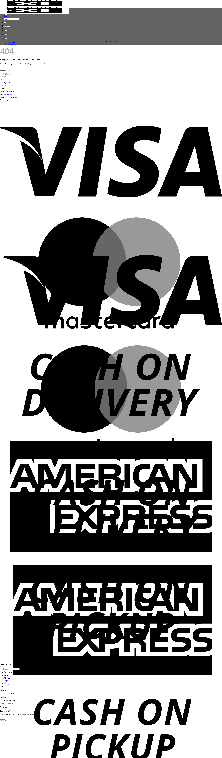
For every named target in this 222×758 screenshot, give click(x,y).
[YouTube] (118, 103)
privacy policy (91, 717)
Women (5, 18)
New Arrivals (7, 10)
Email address (5, 711)
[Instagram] (107, 103)
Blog (5, 681)
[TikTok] (114, 103)
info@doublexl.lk (9, 94)
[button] (6, 685)
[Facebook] (103, 103)
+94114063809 (9, 91)
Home (5, 14)
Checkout (6, 83)
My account (6, 82)
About (5, 30)
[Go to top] (0, 666)
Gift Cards (6, 26)
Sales (5, 683)
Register (3, 720)
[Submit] (4, 671)
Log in (13, 700)
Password (3, 697)
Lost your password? (6, 703)
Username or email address (9, 694)
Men (4, 22)
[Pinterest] (110, 103)
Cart (4, 85)
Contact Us (6, 74)
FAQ (4, 76)
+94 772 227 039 (12, 97)
